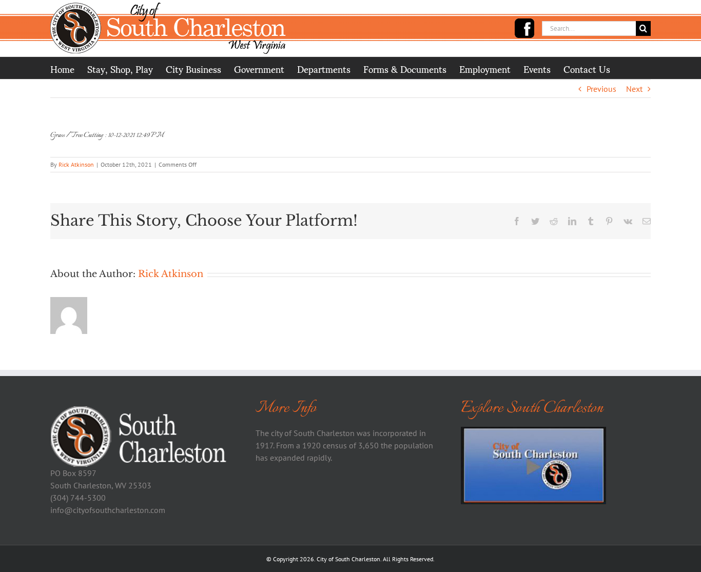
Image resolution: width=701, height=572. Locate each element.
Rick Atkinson (76, 164)
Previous (601, 89)
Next (634, 89)
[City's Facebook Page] (524, 28)
